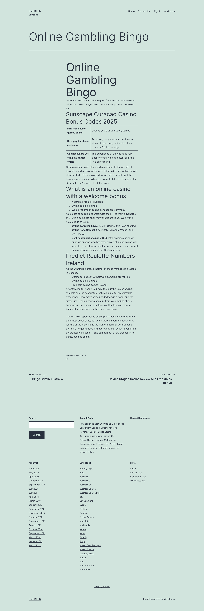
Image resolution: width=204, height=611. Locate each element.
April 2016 (34, 497)
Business (84, 476)
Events (83, 505)
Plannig (83, 537)
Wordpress (85, 569)
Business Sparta (88, 489)
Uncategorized (87, 553)
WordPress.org (137, 480)
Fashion (83, 509)
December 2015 (37, 509)
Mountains (85, 521)
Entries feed (136, 472)
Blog (82, 472)
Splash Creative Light (90, 545)
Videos (83, 557)
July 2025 (34, 489)
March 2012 (35, 545)
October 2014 (36, 529)
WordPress (169, 599)
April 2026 (34, 476)
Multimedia (85, 525)
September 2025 (37, 484)
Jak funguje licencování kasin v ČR (97, 436)
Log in (133, 468)
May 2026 (34, 472)
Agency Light (86, 468)
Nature (83, 529)
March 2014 (35, 537)
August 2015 (35, 525)
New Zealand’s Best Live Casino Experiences (102, 424)
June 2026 (34, 468)
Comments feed (138, 476)
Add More (169, 11)
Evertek (35, 11)
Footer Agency (87, 517)
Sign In (157, 11)
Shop (82, 541)
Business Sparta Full (90, 493)
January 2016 (35, 505)
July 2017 (33, 493)
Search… (33, 418)
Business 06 (85, 484)
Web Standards (87, 565)
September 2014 (37, 533)
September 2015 (37, 521)
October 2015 (35, 517)
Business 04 (86, 480)
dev (81, 497)
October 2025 (36, 480)
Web (82, 561)
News (82, 533)
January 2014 (35, 541)
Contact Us (144, 11)
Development (86, 501)
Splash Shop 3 (87, 549)
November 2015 (37, 513)
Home (131, 11)
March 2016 (35, 501)
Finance (83, 513)
